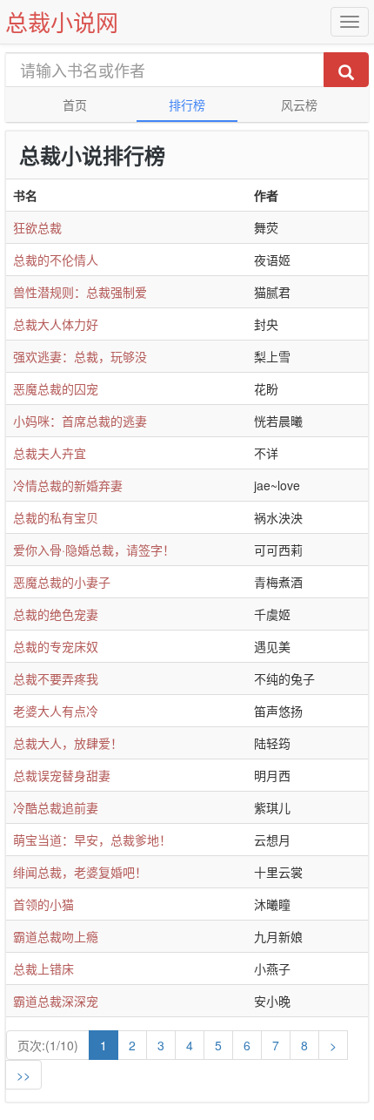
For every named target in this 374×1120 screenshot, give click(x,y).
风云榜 (299, 104)
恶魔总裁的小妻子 (61, 581)
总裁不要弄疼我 (55, 678)
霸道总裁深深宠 (55, 1000)
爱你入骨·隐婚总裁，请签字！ (94, 549)
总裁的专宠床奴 (55, 646)
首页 (75, 104)
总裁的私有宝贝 (55, 517)
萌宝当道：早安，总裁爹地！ (92, 839)
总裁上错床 (43, 968)
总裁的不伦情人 (55, 259)
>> (23, 1074)
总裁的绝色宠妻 (55, 614)
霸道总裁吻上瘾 (55, 936)
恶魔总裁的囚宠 (55, 388)
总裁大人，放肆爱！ (68, 743)
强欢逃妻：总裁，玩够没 (80, 356)
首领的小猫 (43, 904)
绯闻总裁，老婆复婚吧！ (80, 871)
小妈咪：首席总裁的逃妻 (80, 420)
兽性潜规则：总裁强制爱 (80, 291)
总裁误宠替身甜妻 (61, 775)
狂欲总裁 (37, 227)
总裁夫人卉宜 (49, 453)
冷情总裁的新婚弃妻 (68, 485)
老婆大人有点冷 (55, 710)
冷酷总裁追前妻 (55, 807)
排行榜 (187, 104)
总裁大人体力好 (55, 324)
